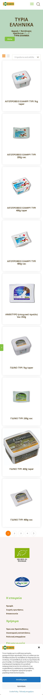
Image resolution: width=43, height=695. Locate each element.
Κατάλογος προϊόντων (22, 32)
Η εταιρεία (14, 598)
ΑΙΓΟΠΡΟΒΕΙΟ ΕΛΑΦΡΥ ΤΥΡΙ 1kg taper (21, 102)
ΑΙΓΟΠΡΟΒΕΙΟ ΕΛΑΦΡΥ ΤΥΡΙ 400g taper (21, 209)
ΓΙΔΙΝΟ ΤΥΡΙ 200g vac (21, 418)
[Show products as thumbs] (3, 56)
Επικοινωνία (12, 613)
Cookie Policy (13, 692)
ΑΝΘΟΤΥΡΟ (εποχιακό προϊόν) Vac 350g (21, 315)
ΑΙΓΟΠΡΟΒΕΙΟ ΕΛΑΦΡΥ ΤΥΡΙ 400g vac (21, 262)
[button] (39, 647)
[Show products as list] (8, 56)
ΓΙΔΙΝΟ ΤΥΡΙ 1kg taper (21, 367)
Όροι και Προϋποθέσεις (17, 629)
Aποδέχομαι (21, 679)
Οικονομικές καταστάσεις (18, 633)
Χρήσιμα (12, 621)
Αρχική (14, 31)
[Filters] (1, 347)
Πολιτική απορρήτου (26, 692)
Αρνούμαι (21, 686)
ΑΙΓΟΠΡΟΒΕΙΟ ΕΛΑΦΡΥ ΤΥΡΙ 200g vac (21, 156)
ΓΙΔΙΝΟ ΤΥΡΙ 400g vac (21, 519)
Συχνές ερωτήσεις (14, 609)
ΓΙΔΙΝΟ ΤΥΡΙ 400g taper (21, 469)
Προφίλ (9, 606)
